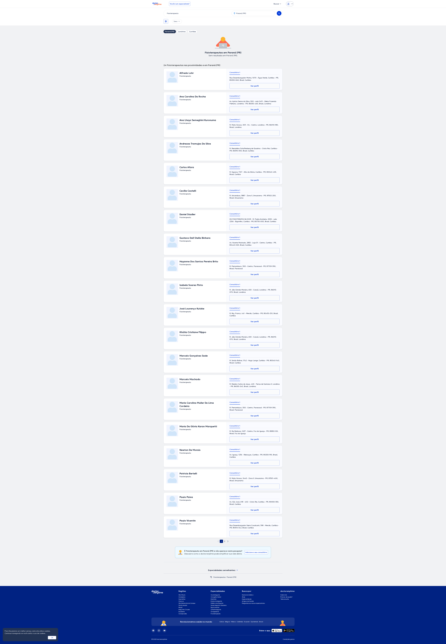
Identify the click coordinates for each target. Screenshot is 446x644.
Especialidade (246, 599)
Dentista (213, 599)
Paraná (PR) (169, 32)
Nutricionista (215, 607)
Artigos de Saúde (248, 601)
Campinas (182, 597)
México (233, 622)
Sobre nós (283, 595)
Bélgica (227, 622)
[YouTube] (164, 630)
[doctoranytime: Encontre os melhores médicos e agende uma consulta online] (211, 577)
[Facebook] (153, 630)
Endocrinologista (216, 601)
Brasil (261, 622)
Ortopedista (215, 611)
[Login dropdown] (290, 3)
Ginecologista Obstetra (219, 605)
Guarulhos (182, 599)
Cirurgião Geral (216, 597)
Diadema (182, 611)
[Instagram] (159, 630)
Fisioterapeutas (219, 577)
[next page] (228, 541)
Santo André (183, 605)
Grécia (222, 622)
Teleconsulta (284, 599)
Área (243, 597)
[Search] (279, 13)
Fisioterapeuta (216, 614)
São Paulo (182, 595)
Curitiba (192, 32)
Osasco (181, 601)
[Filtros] (166, 21)
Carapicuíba (183, 614)
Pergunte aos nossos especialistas (253, 603)
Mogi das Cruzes (184, 609)
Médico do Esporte (217, 603)
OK (52, 638)
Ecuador (247, 622)
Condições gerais (289, 639)
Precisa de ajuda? (286, 597)
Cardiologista (215, 595)
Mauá (180, 607)
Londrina (181, 32)
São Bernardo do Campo (187, 603)
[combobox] (197, 13)
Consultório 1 (235, 72)
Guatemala (254, 622)
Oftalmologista (216, 609)
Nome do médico (247, 595)
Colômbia (240, 622)
